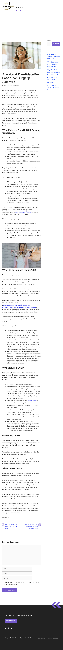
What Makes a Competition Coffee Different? (53, 56)
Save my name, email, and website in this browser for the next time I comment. (22, 583)
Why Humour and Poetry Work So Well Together (52, 64)
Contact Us (10, 621)
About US (49, 638)
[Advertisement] (31, 23)
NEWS (38, 3)
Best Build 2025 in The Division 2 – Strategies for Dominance (31, 526)
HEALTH (23, 3)
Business (31, 3)
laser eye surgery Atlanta (23, 212)
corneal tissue (31, 400)
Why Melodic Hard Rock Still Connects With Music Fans (53, 72)
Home (17, 3)
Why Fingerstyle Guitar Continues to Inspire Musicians (53, 87)
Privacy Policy (42, 638)
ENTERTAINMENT (47, 3)
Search (49, 40)
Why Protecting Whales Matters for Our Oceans (53, 80)
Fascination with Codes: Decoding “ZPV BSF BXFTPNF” (12, 526)
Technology (20, 7)
